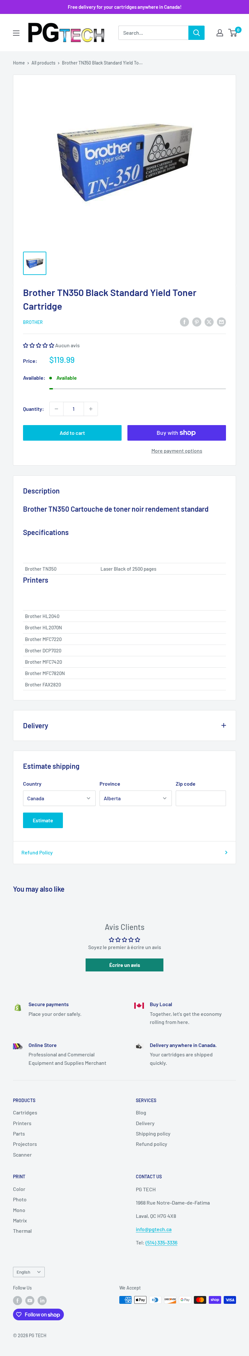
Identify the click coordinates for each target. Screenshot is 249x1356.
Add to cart (72, 433)
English (23, 1272)
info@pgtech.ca (154, 1229)
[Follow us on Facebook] (17, 1300)
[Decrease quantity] (56, 409)
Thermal (22, 1231)
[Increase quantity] (91, 409)
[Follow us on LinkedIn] (42, 1300)
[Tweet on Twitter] (209, 321)
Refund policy (151, 1144)
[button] (38, 345)
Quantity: (33, 409)
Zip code (186, 783)
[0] (233, 33)
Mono (19, 1210)
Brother (33, 322)
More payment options (176, 450)
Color (19, 1189)
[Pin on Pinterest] (196, 321)
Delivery (145, 1123)
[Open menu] (16, 33)
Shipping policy (153, 1133)
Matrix (20, 1220)
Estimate (43, 820)
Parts (19, 1133)
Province (110, 783)
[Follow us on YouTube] (29, 1300)
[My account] (220, 32)
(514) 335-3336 (161, 1242)
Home (19, 62)
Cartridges (25, 1112)
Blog (141, 1112)
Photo (20, 1199)
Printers (22, 1123)
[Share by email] (221, 321)
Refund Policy (37, 852)
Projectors (25, 1144)
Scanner (22, 1154)
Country (32, 783)
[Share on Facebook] (184, 321)
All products (43, 62)
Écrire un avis (124, 965)
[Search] (196, 33)
